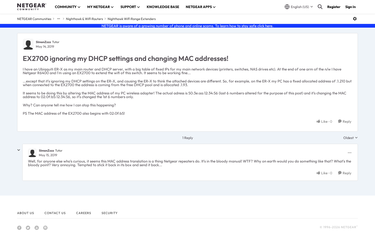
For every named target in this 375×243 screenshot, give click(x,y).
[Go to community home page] (31, 6)
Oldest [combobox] (350, 137)
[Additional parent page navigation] (58, 19)
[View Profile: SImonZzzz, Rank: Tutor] (28, 44)
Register (333, 7)
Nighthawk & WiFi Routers (84, 19)
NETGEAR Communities (34, 19)
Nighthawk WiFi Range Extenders (132, 19)
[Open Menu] (355, 19)
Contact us (55, 213)
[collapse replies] (18, 150)
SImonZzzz (43, 42)
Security (110, 213)
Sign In (350, 7)
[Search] (320, 6)
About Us (25, 213)
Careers (83, 213)
